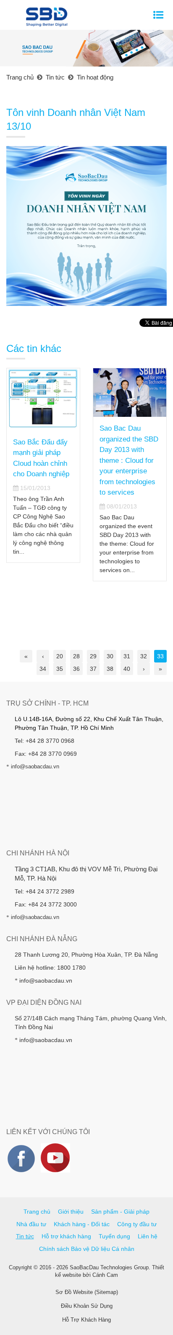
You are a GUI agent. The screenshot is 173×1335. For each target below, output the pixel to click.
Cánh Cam (105, 1275)
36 (76, 668)
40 (126, 668)
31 (126, 656)
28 (76, 656)
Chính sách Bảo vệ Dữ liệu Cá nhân (86, 1248)
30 (110, 656)
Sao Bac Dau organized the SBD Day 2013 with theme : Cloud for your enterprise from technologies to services (129, 460)
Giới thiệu (71, 1211)
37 (93, 668)
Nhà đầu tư (31, 1224)
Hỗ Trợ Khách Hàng (86, 1320)
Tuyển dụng (114, 1236)
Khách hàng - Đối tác (82, 1224)
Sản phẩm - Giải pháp (120, 1211)
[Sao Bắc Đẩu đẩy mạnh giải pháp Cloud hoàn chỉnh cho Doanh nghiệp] (43, 399)
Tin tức (25, 1236)
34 (42, 668)
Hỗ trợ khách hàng (66, 1236)
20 (59, 656)
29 (93, 656)
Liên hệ (147, 1236)
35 (59, 668)
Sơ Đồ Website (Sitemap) (86, 1292)
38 (110, 668)
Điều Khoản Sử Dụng (87, 1306)
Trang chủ (37, 1211)
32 (143, 656)
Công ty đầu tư (137, 1224)
